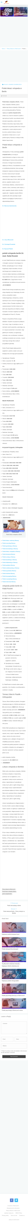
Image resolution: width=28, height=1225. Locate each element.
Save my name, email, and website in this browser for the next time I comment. (14, 1052)
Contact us (21, 1215)
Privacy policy (5, 1215)
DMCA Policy (19, 1213)
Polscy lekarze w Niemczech (13, 84)
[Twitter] (16, 1200)
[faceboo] (11, 1200)
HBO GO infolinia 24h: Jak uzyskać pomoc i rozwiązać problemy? (7, 13)
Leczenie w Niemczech (13, 1206)
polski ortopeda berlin (7, 894)
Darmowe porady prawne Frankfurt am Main (21, 13)
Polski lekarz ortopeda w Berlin (9, 891)
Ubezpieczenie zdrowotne (13, 1208)
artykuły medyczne (8, 1213)
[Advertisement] (14, 30)
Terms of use (14, 1215)
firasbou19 (4, 96)
